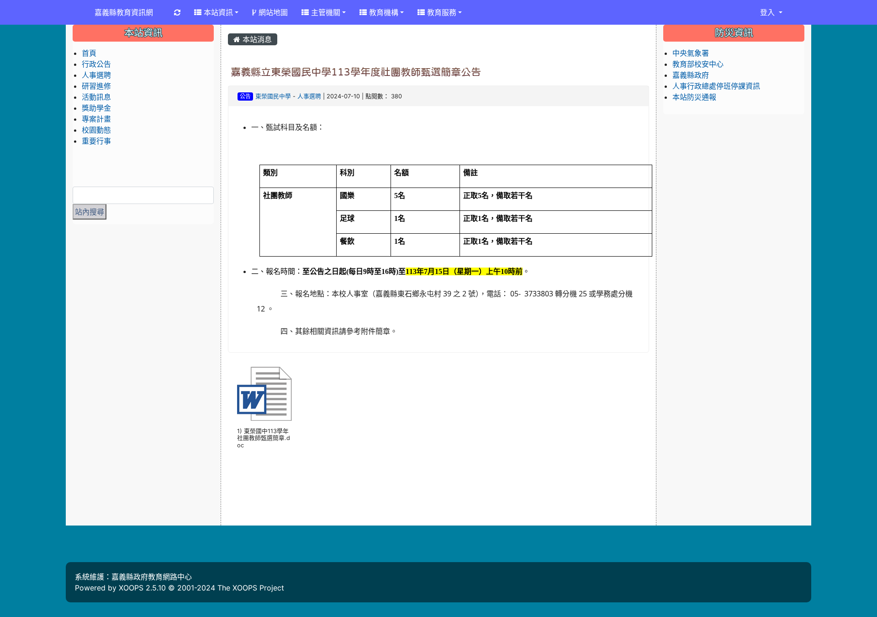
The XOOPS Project (250, 587)
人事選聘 (309, 96)
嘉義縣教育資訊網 (124, 12)
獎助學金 (96, 108)
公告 (245, 96)
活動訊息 (96, 97)
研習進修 (96, 86)
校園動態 (96, 129)
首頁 (89, 53)
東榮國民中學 (273, 96)
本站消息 (256, 39)
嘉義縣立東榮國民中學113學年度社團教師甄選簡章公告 (356, 72)
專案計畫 (96, 118)
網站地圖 (272, 12)
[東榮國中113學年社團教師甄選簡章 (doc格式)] (264, 393)
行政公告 (96, 64)
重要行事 (96, 140)
